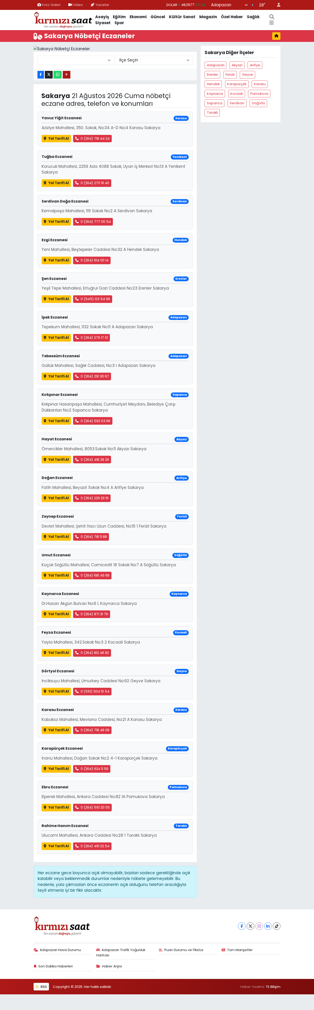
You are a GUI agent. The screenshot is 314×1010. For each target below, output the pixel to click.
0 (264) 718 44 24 (95, 138)
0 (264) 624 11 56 (94, 768)
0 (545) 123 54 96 (95, 298)
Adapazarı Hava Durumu (60, 949)
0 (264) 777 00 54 (96, 221)
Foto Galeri (51, 4)
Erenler (212, 74)
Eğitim (119, 17)
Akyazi (237, 65)
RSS (43, 986)
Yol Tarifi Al (58, 138)
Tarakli (212, 112)
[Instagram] (259, 926)
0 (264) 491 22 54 (95, 846)
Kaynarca (215, 93)
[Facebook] (241, 926)
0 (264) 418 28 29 (95, 459)
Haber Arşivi (112, 966)
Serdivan (237, 103)
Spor (119, 23)
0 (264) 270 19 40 (95, 182)
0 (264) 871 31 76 (94, 614)
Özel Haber (232, 17)
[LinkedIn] (268, 926)
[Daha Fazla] (66, 74)
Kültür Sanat (182, 17)
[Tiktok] (276, 926)
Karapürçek (236, 83)
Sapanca (214, 103)
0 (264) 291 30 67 (95, 376)
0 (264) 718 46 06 (95, 730)
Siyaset (103, 23)
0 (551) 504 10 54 (95, 691)
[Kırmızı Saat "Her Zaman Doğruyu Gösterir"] (63, 19)
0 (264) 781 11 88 (94, 536)
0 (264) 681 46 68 (95, 575)
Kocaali (236, 93)
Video (78, 4)
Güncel (158, 17)
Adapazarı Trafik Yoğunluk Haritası (121, 952)
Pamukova (259, 93)
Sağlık (253, 17)
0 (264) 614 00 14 (94, 260)
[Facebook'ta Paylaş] (40, 74)
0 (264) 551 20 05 (95, 807)
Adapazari (215, 65)
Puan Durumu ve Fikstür (183, 949)
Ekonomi (138, 17)
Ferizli (230, 74)
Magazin (208, 17)
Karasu (260, 83)
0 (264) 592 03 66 (95, 420)
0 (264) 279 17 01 (94, 337)
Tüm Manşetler (240, 949)
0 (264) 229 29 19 (94, 498)
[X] (250, 926)
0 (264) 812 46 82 (95, 652)
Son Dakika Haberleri (55, 966)
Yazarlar (102, 4)
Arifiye (255, 65)
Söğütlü (258, 103)
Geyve (247, 74)
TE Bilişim (273, 986)
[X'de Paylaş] (49, 74)
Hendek (213, 83)
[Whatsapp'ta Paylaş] (58, 74)
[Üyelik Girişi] (276, 5)
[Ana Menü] (271, 23)
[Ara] (272, 17)
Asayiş (102, 17)
